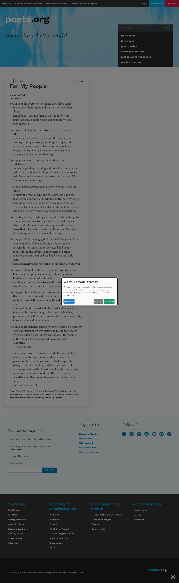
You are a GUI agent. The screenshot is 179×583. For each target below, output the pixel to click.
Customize (69, 301)
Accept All (109, 301)
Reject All (98, 301)
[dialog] (89, 291)
